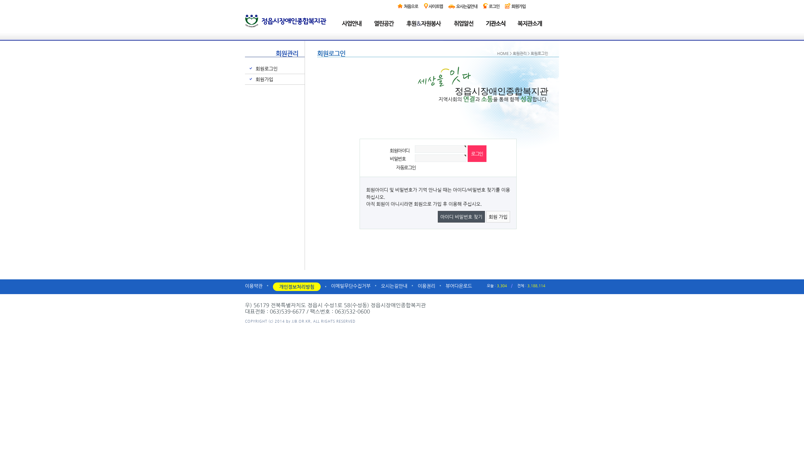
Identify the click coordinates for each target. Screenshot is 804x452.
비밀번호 (397, 158)
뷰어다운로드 (459, 285)
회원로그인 (267, 68)
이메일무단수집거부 (351, 285)
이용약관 (254, 285)
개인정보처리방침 (296, 286)
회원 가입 (498, 216)
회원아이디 (400, 150)
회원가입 (264, 79)
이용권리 (426, 285)
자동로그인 (406, 167)
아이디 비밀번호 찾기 (461, 216)
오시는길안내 (394, 285)
